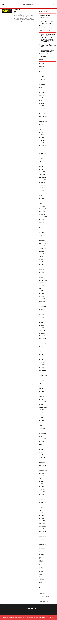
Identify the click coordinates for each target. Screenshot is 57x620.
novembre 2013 (42, 465)
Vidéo (40, 582)
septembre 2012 (43, 502)
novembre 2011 (42, 526)
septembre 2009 (43, 536)
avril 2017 (41, 357)
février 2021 (42, 235)
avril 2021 (41, 230)
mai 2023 (41, 164)
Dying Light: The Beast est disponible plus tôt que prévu (48, 45)
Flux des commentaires (44, 599)
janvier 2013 (42, 491)
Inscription (41, 591)
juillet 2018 (41, 317)
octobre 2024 (42, 119)
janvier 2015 (42, 428)
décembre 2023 (42, 145)
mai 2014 (41, 449)
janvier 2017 (42, 365)
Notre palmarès (35, 611)
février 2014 (42, 457)
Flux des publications (44, 596)
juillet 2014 (41, 444)
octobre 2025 (42, 87)
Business (41, 558)
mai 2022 (41, 195)
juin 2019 (41, 288)
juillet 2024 (41, 127)
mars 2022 (41, 201)
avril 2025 (41, 103)
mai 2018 (41, 322)
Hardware (41, 567)
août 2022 (41, 187)
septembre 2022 (43, 185)
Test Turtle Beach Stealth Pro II (46, 23)
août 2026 (41, 63)
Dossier (41, 561)
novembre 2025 (43, 84)
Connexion (41, 593)
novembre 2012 (42, 497)
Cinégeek (41, 560)
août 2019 (41, 283)
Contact (50, 611)
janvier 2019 (42, 301)
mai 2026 (41, 71)
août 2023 (41, 156)
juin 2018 (41, 320)
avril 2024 (41, 135)
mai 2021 (41, 227)
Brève (40, 557)
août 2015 (41, 410)
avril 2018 (41, 325)
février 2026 (42, 79)
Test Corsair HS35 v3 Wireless (46, 21)
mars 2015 (41, 423)
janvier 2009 (42, 542)
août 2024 (41, 124)
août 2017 (41, 346)
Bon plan (41, 556)
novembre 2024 (43, 116)
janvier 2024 (42, 143)
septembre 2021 (43, 217)
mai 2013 (41, 481)
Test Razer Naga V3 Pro (44, 15)
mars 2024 (41, 137)
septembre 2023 (43, 153)
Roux (17, 11)
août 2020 (41, 251)
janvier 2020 (42, 269)
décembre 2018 (42, 304)
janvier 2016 (42, 396)
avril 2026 (41, 74)
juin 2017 (41, 351)
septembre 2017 (43, 343)
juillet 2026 (41, 66)
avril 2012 (41, 515)
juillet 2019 (41, 285)
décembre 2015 (42, 399)
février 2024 (42, 140)
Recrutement (43, 611)
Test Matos (41, 579)
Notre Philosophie (26, 611)
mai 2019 (41, 291)
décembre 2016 (42, 367)
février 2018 (42, 330)
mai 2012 (41, 513)
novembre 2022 (43, 180)
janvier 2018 (42, 333)
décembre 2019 (42, 272)
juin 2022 (41, 193)
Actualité (41, 551)
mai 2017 (41, 354)
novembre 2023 (42, 148)
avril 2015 (41, 420)
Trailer (40, 581)
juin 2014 (41, 447)
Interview (41, 568)
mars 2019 (41, 296)
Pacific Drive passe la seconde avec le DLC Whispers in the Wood (48, 55)
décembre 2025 (42, 82)
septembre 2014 (43, 439)
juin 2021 (41, 224)
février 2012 (42, 521)
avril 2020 (41, 261)
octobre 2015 (42, 404)
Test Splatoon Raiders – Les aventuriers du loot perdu (45, 18)
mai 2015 (41, 417)
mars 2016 (41, 391)
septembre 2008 (43, 544)
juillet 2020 (41, 254)
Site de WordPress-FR (44, 601)
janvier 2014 (42, 460)
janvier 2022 (42, 206)
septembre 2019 (43, 280)
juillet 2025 (41, 95)
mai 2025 (41, 100)
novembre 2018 (42, 306)
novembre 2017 (42, 338)
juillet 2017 (41, 349)
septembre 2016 (43, 375)
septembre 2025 (43, 90)
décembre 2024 (42, 113)
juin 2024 (41, 129)
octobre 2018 (42, 309)
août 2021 (41, 219)
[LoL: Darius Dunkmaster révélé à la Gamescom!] (7, 9)
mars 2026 (41, 76)
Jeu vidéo (41, 571)
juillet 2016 (41, 380)
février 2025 (42, 108)
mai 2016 (41, 386)
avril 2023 (41, 166)
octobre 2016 (42, 373)
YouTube (41, 583)
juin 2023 (41, 161)
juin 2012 (41, 510)
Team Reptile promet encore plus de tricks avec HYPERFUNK (47, 40)
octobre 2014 (42, 436)
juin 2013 (41, 478)
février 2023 (42, 172)
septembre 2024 (43, 121)
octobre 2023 (42, 150)
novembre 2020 (43, 243)
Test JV (40, 578)
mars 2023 (41, 169)
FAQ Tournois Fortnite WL (10, 611)
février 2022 (42, 203)
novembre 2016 (42, 370)
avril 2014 (41, 452)
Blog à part (41, 554)
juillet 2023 (41, 158)
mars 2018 (41, 328)
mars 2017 (41, 359)
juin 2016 (41, 383)
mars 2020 (41, 264)
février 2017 (42, 362)
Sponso (40, 574)
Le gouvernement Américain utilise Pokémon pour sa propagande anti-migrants (48, 36)
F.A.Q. (19, 611)
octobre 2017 (42, 341)
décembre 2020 (42, 240)
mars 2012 (41, 518)
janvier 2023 (42, 174)
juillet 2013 (41, 476)
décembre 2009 (42, 534)
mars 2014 (41, 454)
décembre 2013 (42, 462)
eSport (40, 564)
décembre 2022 (42, 177)
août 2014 (41, 441)
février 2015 (42, 425)
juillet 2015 (41, 412)
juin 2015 (41, 415)
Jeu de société (42, 570)
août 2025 (41, 92)
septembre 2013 (43, 470)
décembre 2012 (42, 494)
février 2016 (42, 394)
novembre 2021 (42, 211)
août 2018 (41, 314)
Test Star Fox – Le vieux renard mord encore (46, 26)
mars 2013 (41, 486)
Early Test (41, 563)
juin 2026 (41, 68)
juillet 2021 (41, 222)
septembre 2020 (43, 248)
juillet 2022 (41, 190)
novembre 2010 (42, 531)
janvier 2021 (42, 238)
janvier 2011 (41, 528)
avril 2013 (41, 484)
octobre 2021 (42, 214)
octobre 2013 (42, 468)
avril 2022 (41, 198)
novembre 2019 (42, 275)
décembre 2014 (42, 431)
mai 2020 (41, 259)
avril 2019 (41, 293)
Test (40, 575)
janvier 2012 (42, 523)
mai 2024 (41, 132)
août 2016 (41, 378)
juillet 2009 (41, 539)
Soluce (40, 572)
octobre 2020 (42, 246)
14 (35, 11)
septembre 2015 (43, 407)
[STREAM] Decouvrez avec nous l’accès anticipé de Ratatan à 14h (47, 50)
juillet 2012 (41, 507)
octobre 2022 (42, 182)
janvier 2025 (42, 111)
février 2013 (42, 489)
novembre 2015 (42, 402)
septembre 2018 (43, 312)
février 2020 (42, 267)
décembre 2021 (42, 209)
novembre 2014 (42, 433)
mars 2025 (41, 106)
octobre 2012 (42, 499)
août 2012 (41, 505)
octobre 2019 (42, 277)
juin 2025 (41, 98)
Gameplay (41, 565)
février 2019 (42, 298)
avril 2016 (41, 388)
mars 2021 (41, 232)
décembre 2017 (42, 336)
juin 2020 (41, 256)
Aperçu (40, 553)
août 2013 (41, 473)
